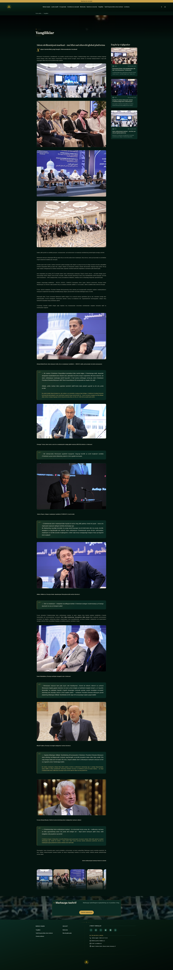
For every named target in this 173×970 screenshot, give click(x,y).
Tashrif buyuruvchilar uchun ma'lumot (113, 6)
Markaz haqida (46, 6)
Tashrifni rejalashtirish (86, 912)
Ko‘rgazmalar (62, 6)
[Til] (165, 7)
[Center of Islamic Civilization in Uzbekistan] (86, 962)
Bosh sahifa (38, 13)
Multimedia (83, 6)
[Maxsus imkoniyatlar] (161, 7)
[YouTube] (105, 930)
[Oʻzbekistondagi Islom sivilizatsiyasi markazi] (9, 7)
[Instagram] (95, 930)
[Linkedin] (110, 930)
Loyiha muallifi (54, 6)
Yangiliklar (100, 6)
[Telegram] (100, 930)
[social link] (115, 930)
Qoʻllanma (126, 6)
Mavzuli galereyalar (67, 933)
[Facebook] (91, 930)
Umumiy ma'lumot (40, 936)
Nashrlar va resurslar (92, 6)
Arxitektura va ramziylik (73, 6)
